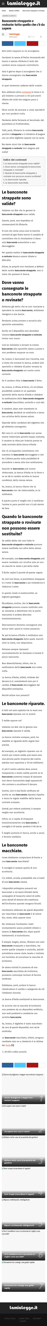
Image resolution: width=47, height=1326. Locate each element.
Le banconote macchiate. (17, 183)
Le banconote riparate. (16, 179)
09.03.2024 (13, 37)
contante (26, 92)
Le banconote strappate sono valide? (22, 163)
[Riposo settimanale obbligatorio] (23, 1214)
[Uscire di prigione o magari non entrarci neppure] (23, 1088)
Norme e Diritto (9, 16)
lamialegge (14, 34)
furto (8, 1045)
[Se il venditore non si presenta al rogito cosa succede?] (23, 1245)
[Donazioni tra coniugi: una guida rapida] (23, 1276)
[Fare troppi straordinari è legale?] (23, 1182)
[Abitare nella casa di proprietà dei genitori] (23, 1151)
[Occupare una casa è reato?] (23, 1120)
